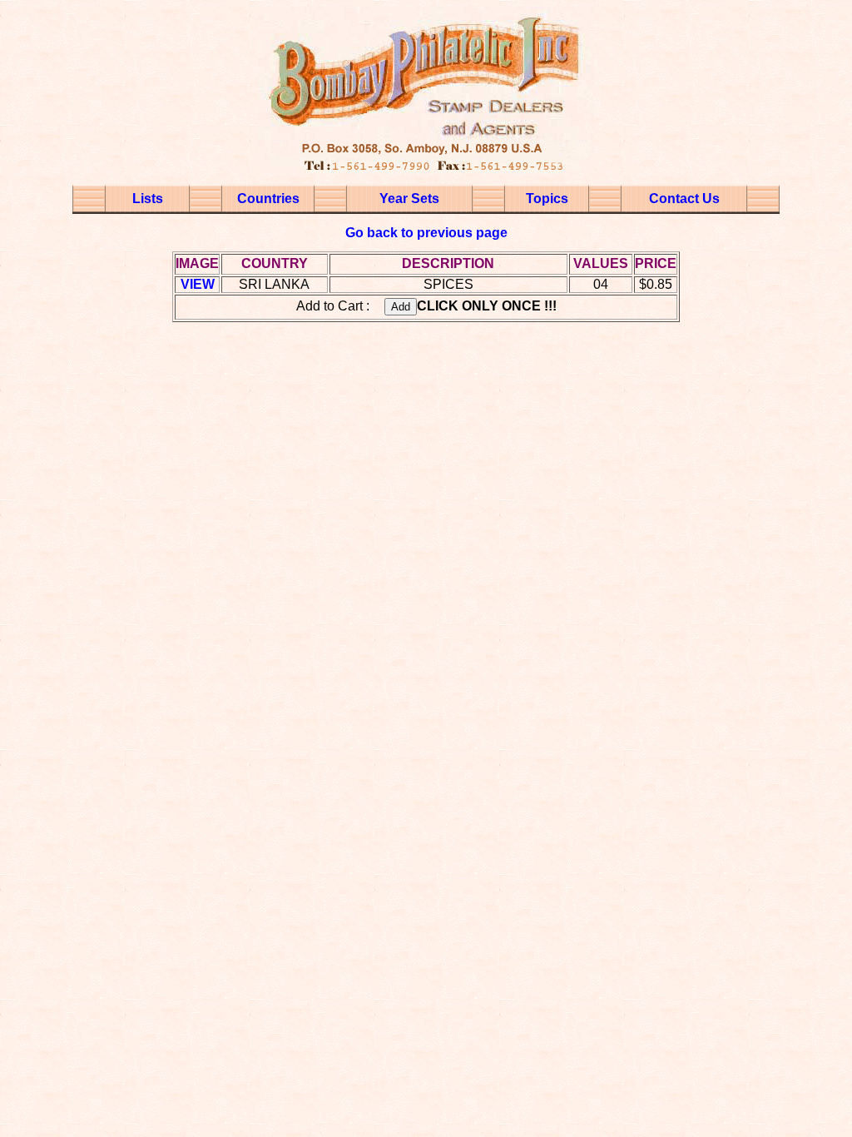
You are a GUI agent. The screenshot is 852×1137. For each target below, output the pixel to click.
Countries (268, 198)
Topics (547, 198)
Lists (147, 198)
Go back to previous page (426, 233)
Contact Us (684, 198)
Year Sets (409, 198)
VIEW (198, 284)
